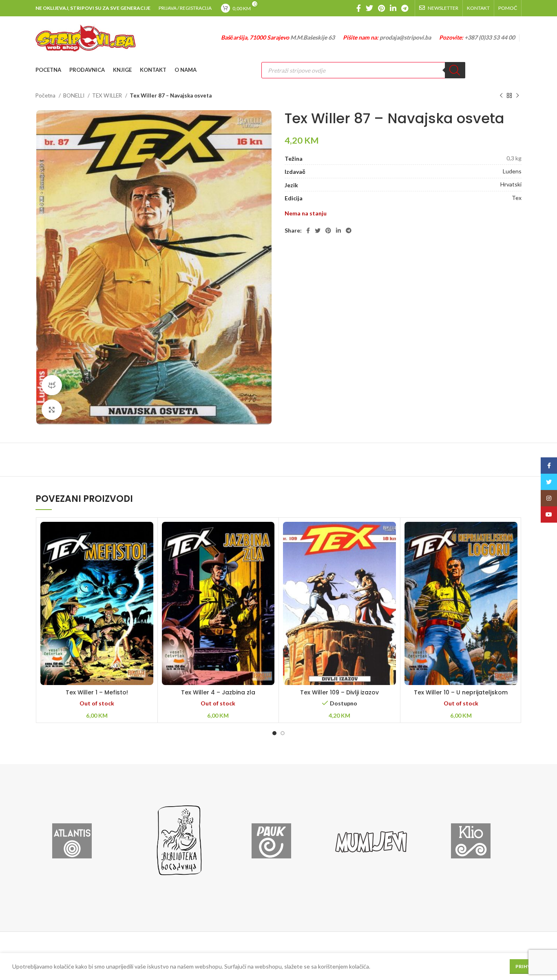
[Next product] (517, 96)
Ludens (512, 171)
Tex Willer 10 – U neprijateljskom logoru (461, 696)
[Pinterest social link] (381, 8)
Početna (46, 95)
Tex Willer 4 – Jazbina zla (218, 692)
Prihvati (527, 966)
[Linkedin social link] (393, 8)
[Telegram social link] (405, 8)
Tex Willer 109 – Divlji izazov (339, 692)
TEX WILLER (107, 95)
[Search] (455, 70)
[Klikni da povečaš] (52, 409)
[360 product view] (52, 385)
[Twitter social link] (369, 8)
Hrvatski (511, 184)
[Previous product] (501, 96)
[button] (339, 613)
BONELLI (74, 95)
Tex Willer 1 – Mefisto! (97, 692)
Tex (517, 197)
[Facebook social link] (358, 8)
